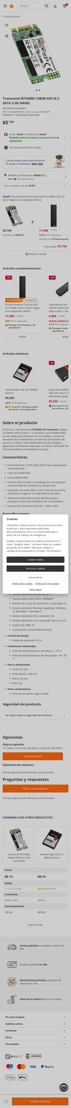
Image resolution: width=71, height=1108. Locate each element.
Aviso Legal (35, 589)
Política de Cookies (22, 583)
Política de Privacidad (47, 583)
